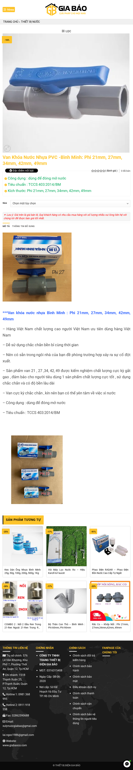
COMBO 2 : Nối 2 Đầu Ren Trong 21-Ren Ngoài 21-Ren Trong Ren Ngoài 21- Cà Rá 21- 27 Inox (23, 626)
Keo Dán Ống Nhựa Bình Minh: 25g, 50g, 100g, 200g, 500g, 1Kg (23, 571)
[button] (9, 9)
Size (5, 203)
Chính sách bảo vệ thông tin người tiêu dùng (85, 719)
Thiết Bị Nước (30, 21)
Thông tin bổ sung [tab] (23, 226)
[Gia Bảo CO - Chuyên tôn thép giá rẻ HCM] (66, 9)
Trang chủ (10, 21)
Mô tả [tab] (6, 226)
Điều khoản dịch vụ (84, 687)
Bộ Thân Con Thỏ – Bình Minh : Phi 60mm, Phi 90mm (66, 626)
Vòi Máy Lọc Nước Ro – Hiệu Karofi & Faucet (66, 571)
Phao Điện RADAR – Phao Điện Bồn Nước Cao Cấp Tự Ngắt (110, 571)
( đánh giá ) (111, 170)
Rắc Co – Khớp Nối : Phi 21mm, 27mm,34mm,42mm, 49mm (110, 626)
